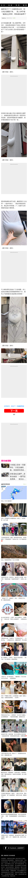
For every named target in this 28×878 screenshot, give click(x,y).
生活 (3, 5)
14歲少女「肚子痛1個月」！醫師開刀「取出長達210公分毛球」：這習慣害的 (13, 677)
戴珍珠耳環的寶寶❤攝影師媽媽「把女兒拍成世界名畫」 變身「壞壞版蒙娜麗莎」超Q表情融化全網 (13, 816)
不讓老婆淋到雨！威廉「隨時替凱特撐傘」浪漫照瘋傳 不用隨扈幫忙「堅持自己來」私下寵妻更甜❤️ (13, 539)
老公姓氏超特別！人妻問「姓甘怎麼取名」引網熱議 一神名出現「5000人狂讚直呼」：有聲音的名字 (14, 619)
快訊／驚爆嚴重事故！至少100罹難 (10, 560)
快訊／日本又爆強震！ (7, 501)
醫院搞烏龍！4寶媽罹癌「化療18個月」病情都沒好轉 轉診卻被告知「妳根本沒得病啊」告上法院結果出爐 (13, 774)
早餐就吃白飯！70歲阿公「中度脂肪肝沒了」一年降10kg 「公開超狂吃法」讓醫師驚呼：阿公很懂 (14, 639)
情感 (18, 5)
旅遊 (10, 5)
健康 (25, 5)
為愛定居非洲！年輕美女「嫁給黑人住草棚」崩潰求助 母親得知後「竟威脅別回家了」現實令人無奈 (13, 579)
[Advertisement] (14, 92)
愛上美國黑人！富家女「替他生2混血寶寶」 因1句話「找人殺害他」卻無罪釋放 (14, 658)
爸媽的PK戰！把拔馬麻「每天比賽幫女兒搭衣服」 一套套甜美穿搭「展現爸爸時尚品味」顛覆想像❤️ (14, 735)
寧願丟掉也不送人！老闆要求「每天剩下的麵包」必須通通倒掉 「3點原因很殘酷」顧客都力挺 (13, 715)
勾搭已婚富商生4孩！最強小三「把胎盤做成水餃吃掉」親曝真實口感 (13, 754)
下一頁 (14, 410)
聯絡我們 (6, 855)
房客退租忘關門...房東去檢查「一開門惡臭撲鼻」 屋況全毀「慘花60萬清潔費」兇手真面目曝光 (18, 476)
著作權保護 (12, 855)
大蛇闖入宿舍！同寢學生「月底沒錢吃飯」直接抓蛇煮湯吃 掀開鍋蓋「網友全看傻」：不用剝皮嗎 (18, 467)
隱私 (2, 855)
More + (25, 484)
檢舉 (14, 18)
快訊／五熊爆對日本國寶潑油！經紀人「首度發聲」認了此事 (13, 519)
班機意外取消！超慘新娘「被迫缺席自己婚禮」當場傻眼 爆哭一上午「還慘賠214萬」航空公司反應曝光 (13, 837)
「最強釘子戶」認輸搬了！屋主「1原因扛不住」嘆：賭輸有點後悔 (13, 599)
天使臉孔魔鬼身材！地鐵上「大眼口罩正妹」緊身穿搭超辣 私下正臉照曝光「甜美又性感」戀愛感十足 (13, 795)
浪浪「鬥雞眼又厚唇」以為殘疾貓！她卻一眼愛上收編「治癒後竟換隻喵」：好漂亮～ (13, 696)
